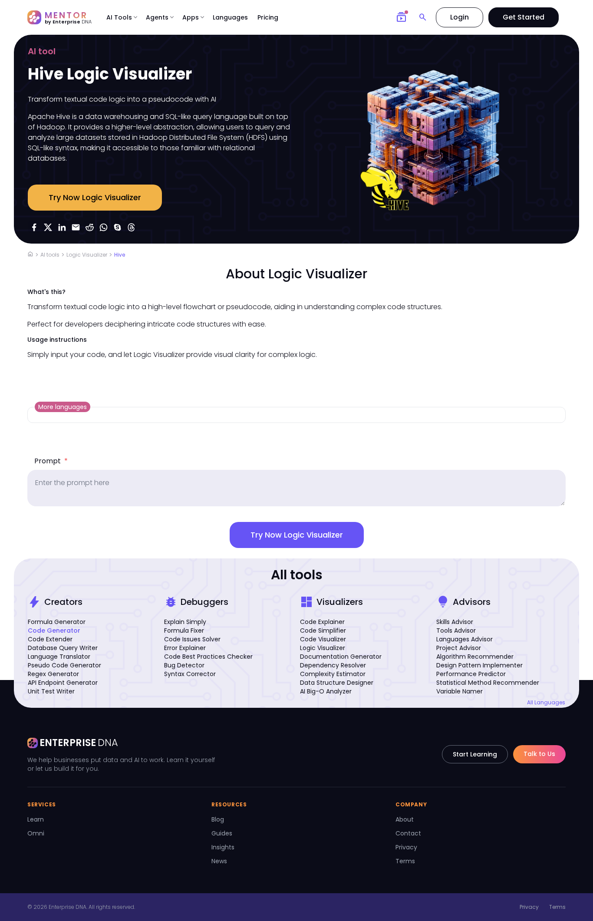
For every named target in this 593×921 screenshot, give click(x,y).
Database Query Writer (63, 648)
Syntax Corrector (190, 674)
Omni (35, 833)
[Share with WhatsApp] (103, 227)
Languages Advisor (464, 639)
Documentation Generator (341, 656)
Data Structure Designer (336, 682)
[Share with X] (48, 227)
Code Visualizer (323, 639)
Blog (217, 819)
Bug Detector (184, 665)
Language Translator (59, 656)
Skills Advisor (454, 621)
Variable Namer (459, 691)
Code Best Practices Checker (208, 656)
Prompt (51, 461)
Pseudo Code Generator (64, 665)
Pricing (267, 17)
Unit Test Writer (51, 691)
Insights (222, 847)
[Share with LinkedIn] (62, 227)
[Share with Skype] (117, 227)
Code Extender (50, 639)
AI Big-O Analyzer (326, 691)
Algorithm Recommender (475, 656)
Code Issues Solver (192, 639)
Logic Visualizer (86, 254)
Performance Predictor (471, 674)
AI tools (49, 254)
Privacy (406, 847)
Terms (405, 861)
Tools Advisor (456, 630)
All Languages (546, 702)
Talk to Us (539, 753)
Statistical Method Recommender (487, 682)
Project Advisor (458, 648)
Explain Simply (185, 621)
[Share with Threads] (131, 227)
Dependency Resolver (333, 665)
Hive (119, 254)
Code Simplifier (323, 630)
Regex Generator (53, 674)
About (404, 819)
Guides (221, 833)
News (219, 861)
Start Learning (475, 754)
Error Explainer (185, 648)
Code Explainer (322, 621)
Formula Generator (57, 621)
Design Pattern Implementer (479, 665)
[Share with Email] (75, 227)
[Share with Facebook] (34, 227)
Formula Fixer (184, 630)
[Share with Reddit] (89, 227)
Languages (230, 17)
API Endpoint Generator (63, 682)
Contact (408, 833)
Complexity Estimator (333, 674)
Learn (35, 819)
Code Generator (54, 630)
